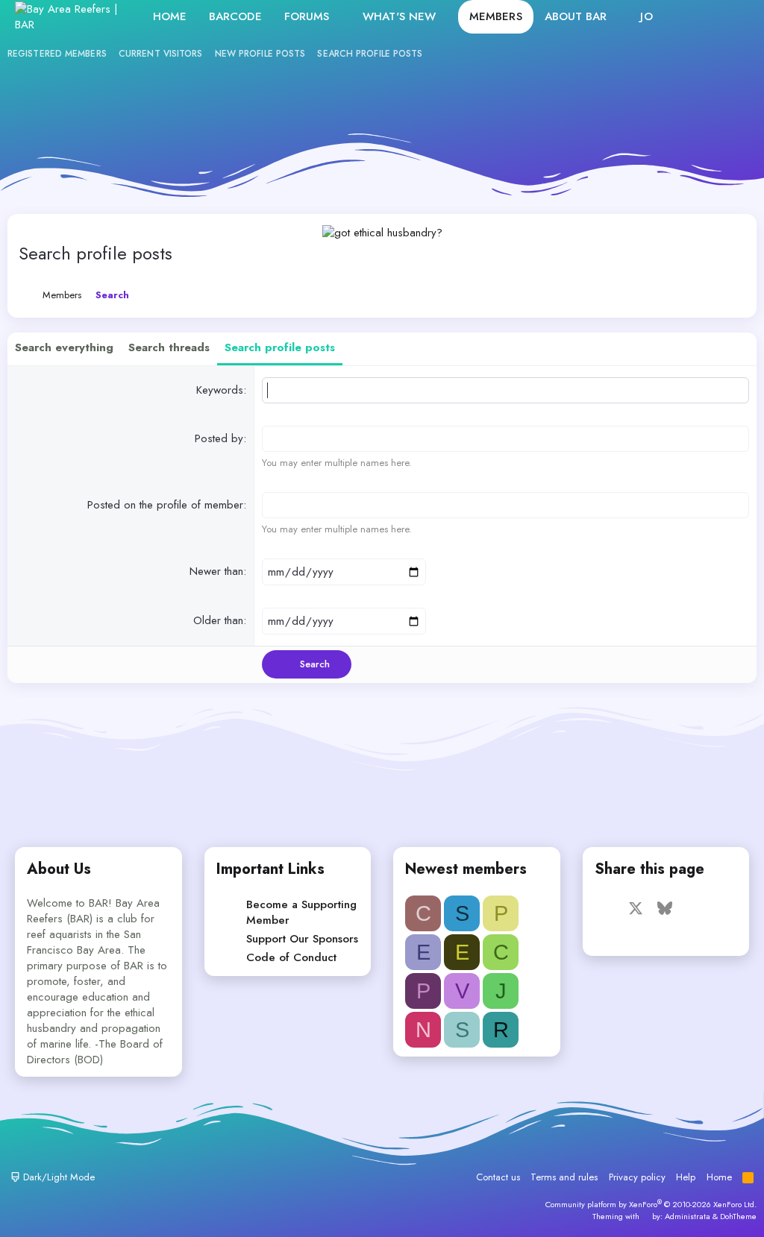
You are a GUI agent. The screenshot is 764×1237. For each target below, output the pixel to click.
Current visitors (161, 53)
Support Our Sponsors (302, 939)
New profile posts (260, 53)
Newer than (216, 571)
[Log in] (669, 16)
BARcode (235, 16)
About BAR (576, 16)
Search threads (169, 347)
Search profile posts (369, 53)
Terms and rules (564, 1177)
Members (495, 16)
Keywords (219, 390)
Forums (307, 16)
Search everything (64, 347)
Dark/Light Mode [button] (57, 1177)
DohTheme (738, 1216)
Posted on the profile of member (165, 505)
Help (685, 1177)
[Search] (733, 16)
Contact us (498, 1177)
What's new (399, 16)
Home (170, 16)
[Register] (701, 16)
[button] (341, 17)
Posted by (219, 438)
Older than (218, 620)
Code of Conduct (291, 957)
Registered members (57, 53)
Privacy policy (637, 1177)
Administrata (687, 1216)
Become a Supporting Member (301, 912)
